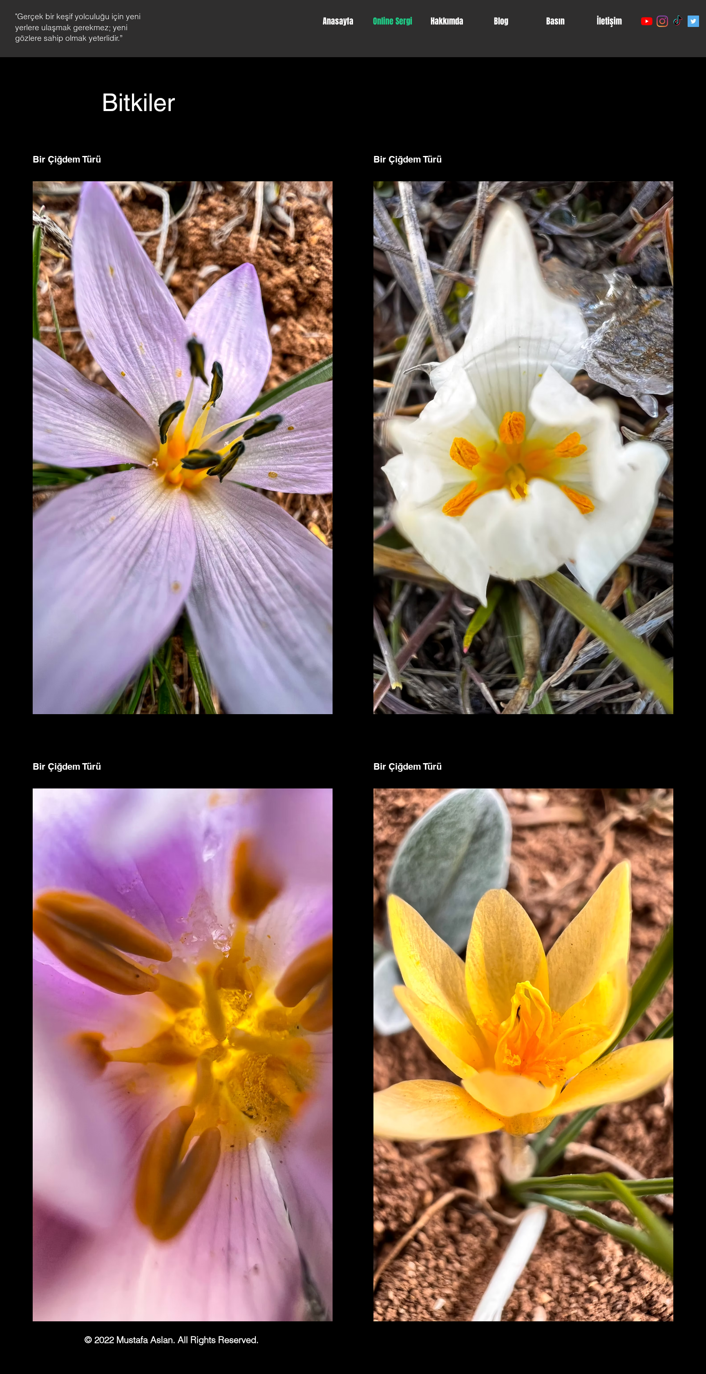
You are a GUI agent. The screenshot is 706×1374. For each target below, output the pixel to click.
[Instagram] (662, 21)
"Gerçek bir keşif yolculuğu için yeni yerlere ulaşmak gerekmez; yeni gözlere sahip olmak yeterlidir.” (78, 27)
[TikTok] (678, 21)
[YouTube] (646, 21)
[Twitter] (693, 21)
